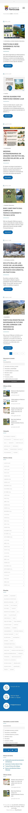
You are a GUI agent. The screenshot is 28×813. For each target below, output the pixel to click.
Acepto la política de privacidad (11, 378)
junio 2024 (14, 517)
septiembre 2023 (14, 537)
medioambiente (8, 631)
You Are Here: (6, 13)
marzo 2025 (14, 504)
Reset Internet (18, 810)
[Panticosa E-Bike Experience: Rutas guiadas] (14, 31)
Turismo (6, 93)
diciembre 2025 (14, 485)
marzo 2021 (14, 585)
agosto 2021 (14, 572)
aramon (6, 595)
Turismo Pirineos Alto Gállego (12, 766)
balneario (13, 595)
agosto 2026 (14, 463)
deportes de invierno (9, 611)
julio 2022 (14, 553)
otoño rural (18, 647)
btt (17, 602)
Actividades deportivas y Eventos (11, 370)
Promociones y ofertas (16, 449)
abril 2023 (14, 543)
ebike (5, 615)
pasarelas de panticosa (17, 650)
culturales (14, 605)
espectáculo (7, 618)
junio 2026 (14, 469)
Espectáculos (19, 442)
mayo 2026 (14, 472)
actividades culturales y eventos (11, 366)
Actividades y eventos (9, 41)
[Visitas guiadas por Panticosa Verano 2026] (14, 84)
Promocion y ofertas (9, 376)
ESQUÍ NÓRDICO (17, 621)
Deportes (17, 41)
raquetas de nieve (16, 656)
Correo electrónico (7, 362)
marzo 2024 (14, 527)
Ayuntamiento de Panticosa (18, 804)
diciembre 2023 (14, 530)
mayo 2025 (14, 498)
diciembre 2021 (14, 565)
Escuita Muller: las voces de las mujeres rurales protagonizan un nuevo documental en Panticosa (13, 267)
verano (12, 669)
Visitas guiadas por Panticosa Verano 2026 (18, 400)
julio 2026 (14, 466)
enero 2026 (14, 482)
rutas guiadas (7, 663)
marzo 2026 (14, 476)
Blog (5, 442)
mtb (17, 634)
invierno (14, 627)
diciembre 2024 (14, 511)
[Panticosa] (13, 8)
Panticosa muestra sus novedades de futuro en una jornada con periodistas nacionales (13, 324)
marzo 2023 (14, 546)
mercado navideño (8, 634)
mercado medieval (18, 631)
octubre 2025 (14, 492)
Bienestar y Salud (8, 372)
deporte (14, 608)
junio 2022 (14, 556)
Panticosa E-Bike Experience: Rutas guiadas (11, 46)
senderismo (16, 666)
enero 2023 (14, 549)
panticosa (6, 650)
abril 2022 (14, 559)
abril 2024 (14, 524)
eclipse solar (12, 615)
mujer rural (7, 637)
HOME (11, 13)
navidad (6, 640)
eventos (16, 624)
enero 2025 (14, 508)
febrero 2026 (14, 479)
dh (18, 611)
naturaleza (16, 637)
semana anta (17, 663)
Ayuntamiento (7, 148)
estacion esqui (8, 624)
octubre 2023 (14, 533)
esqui (14, 618)
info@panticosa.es (15, 704)
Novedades (7, 317)
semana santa (7, 666)
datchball (6, 608)
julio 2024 (14, 514)
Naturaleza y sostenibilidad (10, 368)
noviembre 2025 (14, 488)
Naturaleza (21, 41)
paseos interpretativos (10, 653)
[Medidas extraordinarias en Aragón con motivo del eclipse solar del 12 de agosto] (14, 136)
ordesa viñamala (8, 647)
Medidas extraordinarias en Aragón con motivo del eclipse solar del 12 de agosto (14, 155)
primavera (6, 656)
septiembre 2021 (14, 569)
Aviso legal (6, 806)
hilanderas (7, 627)
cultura (6, 605)
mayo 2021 (14, 578)
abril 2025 (14, 501)
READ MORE (8, 65)
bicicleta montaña (8, 602)
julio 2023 (14, 540)
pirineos (20, 653)
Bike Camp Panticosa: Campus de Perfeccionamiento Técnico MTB (17, 422)
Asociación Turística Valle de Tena (13, 764)
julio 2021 (14, 575)
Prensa (6, 449)
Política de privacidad (15, 806)
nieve (11, 640)
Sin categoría (7, 452)
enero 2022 (14, 562)
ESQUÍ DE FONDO (8, 621)
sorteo (6, 669)
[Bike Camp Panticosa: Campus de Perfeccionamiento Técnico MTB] (14, 196)
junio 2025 (14, 495)
